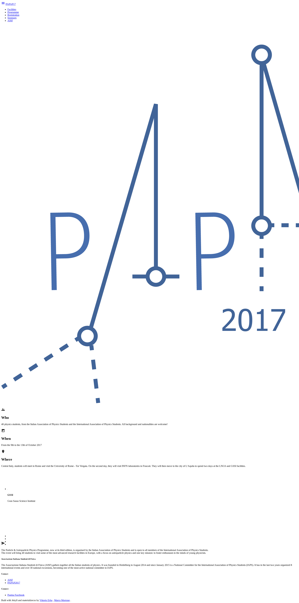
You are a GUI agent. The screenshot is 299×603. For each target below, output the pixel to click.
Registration (13, 15)
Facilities (11, 9)
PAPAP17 (11, 4)
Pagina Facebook (15, 595)
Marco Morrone (62, 600)
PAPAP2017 (13, 582)
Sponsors (12, 17)
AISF (10, 20)
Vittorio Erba (46, 600)
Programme (13, 12)
